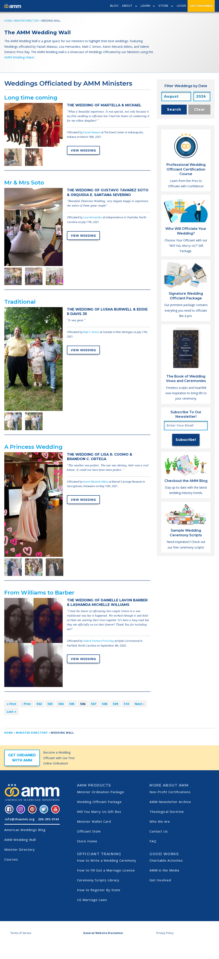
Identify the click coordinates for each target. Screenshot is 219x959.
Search (174, 109)
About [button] (127, 5)
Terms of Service (20, 933)
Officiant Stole (89, 831)
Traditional (20, 301)
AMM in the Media (164, 870)
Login (181, 5)
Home (8, 20)
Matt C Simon (91, 332)
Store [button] (163, 5)
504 (61, 704)
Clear (199, 109)
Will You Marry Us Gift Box (99, 811)
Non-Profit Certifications (170, 792)
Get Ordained (201, 5)
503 (50, 704)
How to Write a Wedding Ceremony (106, 860)
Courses (11, 859)
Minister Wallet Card (94, 821)
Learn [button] (145, 5)
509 (115, 704)
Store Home (87, 841)
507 (93, 704)
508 (104, 704)
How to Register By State (98, 890)
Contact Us (158, 831)
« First (11, 704)
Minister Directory (26, 20)
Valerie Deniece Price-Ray (98, 641)
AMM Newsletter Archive (170, 802)
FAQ (152, 841)
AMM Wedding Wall (20, 839)
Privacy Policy (164, 933)
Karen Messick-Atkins (95, 481)
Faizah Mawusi (92, 132)
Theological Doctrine (166, 811)
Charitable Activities (166, 860)
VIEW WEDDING (83, 150)
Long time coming (30, 97)
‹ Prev (26, 704)
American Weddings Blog (25, 830)
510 (126, 704)
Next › (139, 704)
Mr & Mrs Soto (24, 182)
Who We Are (159, 821)
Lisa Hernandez (92, 217)
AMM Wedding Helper (19, 57)
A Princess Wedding (33, 446)
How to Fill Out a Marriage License (106, 870)
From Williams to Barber (39, 592)
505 (71, 704)
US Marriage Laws (92, 900)
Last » (11, 711)
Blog (114, 5)
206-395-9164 (48, 819)
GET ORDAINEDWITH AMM (22, 757)
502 (39, 704)
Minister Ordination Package (100, 792)
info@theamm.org (20, 819)
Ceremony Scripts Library (98, 880)
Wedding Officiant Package (99, 802)
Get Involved (160, 880)
